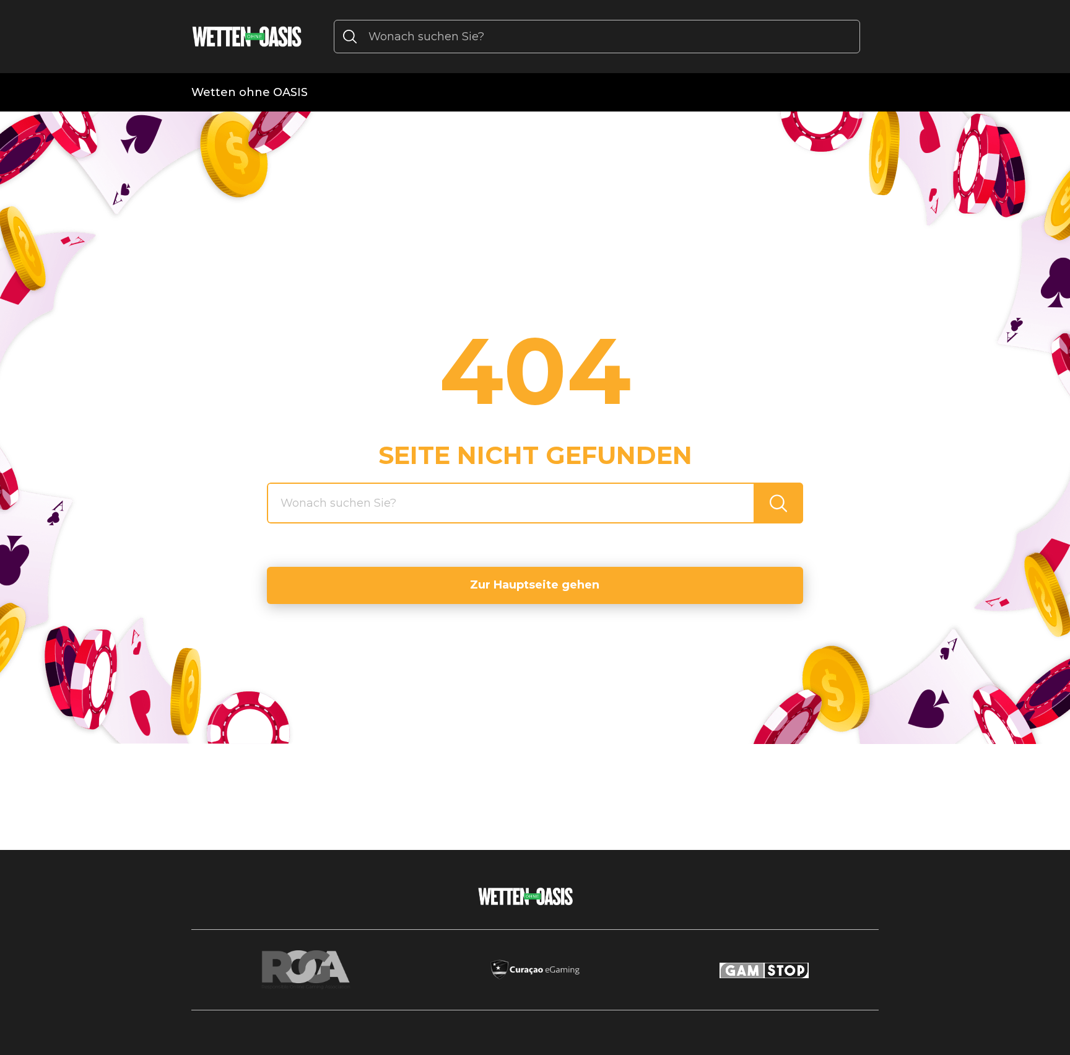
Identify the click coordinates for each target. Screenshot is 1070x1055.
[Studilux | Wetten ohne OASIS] (247, 37)
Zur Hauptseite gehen (534, 585)
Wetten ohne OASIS (249, 92)
